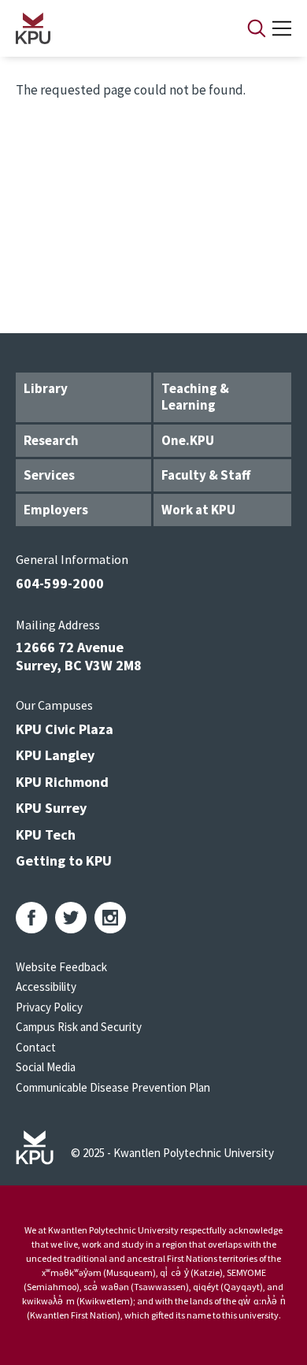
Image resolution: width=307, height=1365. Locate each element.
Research (51, 440)
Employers (56, 509)
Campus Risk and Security (79, 1026)
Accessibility (46, 986)
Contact (36, 1047)
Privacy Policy (49, 1007)
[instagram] (110, 917)
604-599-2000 (60, 583)
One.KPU (187, 440)
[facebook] (31, 917)
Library (46, 388)
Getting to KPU (64, 860)
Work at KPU (198, 509)
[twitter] (71, 917)
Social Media (46, 1066)
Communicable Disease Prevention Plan (113, 1087)
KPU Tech (46, 834)
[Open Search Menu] (256, 28)
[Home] (111, 28)
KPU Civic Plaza (64, 729)
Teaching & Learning (195, 397)
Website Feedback (61, 966)
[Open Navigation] (281, 28)
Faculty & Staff (205, 475)
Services (49, 475)
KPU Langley (55, 755)
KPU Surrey (51, 808)
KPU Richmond (62, 782)
